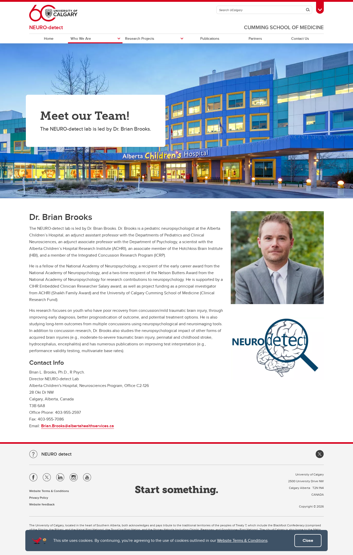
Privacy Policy (38, 497)
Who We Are (81, 38)
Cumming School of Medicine (284, 27)
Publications (209, 38)
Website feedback (42, 504)
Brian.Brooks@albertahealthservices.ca (77, 426)
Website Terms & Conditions (242, 540)
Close (308, 540)
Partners (255, 38)
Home (48, 38)
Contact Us (300, 38)
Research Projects (139, 38)
